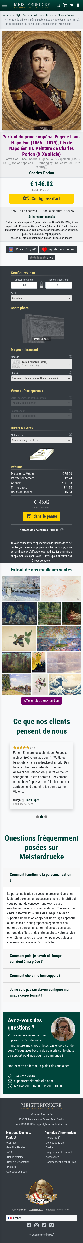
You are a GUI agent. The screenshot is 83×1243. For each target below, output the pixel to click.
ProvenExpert (32, 800)
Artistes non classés (42, 15)
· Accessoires (52, 1157)
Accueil (7, 15)
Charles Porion (66, 15)
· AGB (9, 1152)
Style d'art (21, 15)
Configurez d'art (44, 198)
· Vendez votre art (54, 1142)
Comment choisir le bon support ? (35, 975)
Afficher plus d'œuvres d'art (41, 701)
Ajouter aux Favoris (60, 249)
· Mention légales (15, 1147)
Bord (13, 293)
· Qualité (49, 1147)
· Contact (11, 1142)
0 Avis (49, 257)
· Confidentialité (15, 1157)
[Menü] (5, 5)
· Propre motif (52, 1138)
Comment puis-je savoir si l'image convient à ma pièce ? (36, 958)
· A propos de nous (16, 1171)
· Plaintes (11, 1167)
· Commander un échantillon (60, 1162)
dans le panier (44, 516)
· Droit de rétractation (17, 1162)
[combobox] (41, 298)
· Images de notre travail (58, 1152)
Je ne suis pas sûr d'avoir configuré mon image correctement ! (40, 992)
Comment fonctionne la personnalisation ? (40, 877)
